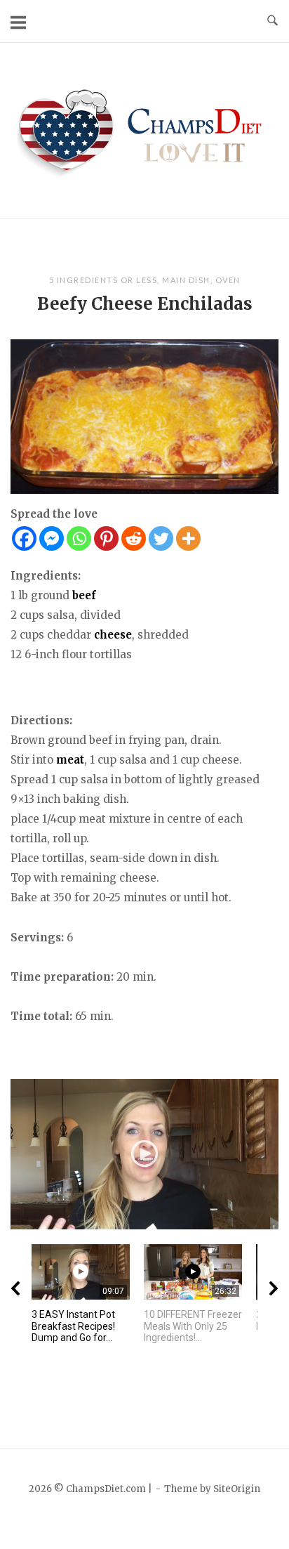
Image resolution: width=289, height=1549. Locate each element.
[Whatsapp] (79, 538)
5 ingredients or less (103, 280)
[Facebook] (24, 538)
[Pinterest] (106, 538)
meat (70, 759)
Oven (228, 280)
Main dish (186, 280)
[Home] (145, 129)
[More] (188, 538)
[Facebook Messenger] (51, 538)
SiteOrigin (236, 1489)
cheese (113, 634)
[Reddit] (133, 538)
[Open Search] (272, 21)
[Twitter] (161, 538)
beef (84, 595)
